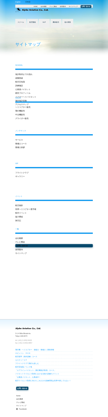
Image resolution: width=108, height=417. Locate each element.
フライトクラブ (22, 173)
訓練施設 (19, 85)
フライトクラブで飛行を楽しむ (27, 363)
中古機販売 (20, 114)
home (18, 396)
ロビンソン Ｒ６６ (22, 353)
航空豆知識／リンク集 (23, 367)
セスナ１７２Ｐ (21, 360)
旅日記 (18, 220)
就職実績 (19, 78)
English (18, 2)
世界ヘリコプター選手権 (25, 209)
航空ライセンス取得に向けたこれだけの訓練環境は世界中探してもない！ (43, 381)
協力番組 (19, 217)
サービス (19, 140)
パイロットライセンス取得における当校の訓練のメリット (37, 374)
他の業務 (67, 22)
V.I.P (44, 22)
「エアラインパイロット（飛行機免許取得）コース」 (35, 370)
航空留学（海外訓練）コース (26, 356)
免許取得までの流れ (23, 74)
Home (36, 6)
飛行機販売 (20, 111)
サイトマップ (73, 6)
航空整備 (32, 22)
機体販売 (56, 22)
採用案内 (63, 6)
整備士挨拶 (20, 147)
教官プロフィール (22, 93)
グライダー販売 (22, 118)
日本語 (27, 2)
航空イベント (21, 213)
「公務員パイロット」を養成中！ (28, 377)
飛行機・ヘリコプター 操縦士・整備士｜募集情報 (34, 350)
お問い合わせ (86, 6)
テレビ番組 (53, 6)
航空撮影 (19, 205)
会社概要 (44, 6)
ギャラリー (20, 176)
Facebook (23, 409)
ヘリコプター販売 (22, 107)
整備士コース (21, 144)
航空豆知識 (20, 82)
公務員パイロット (22, 89)
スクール (21, 22)
